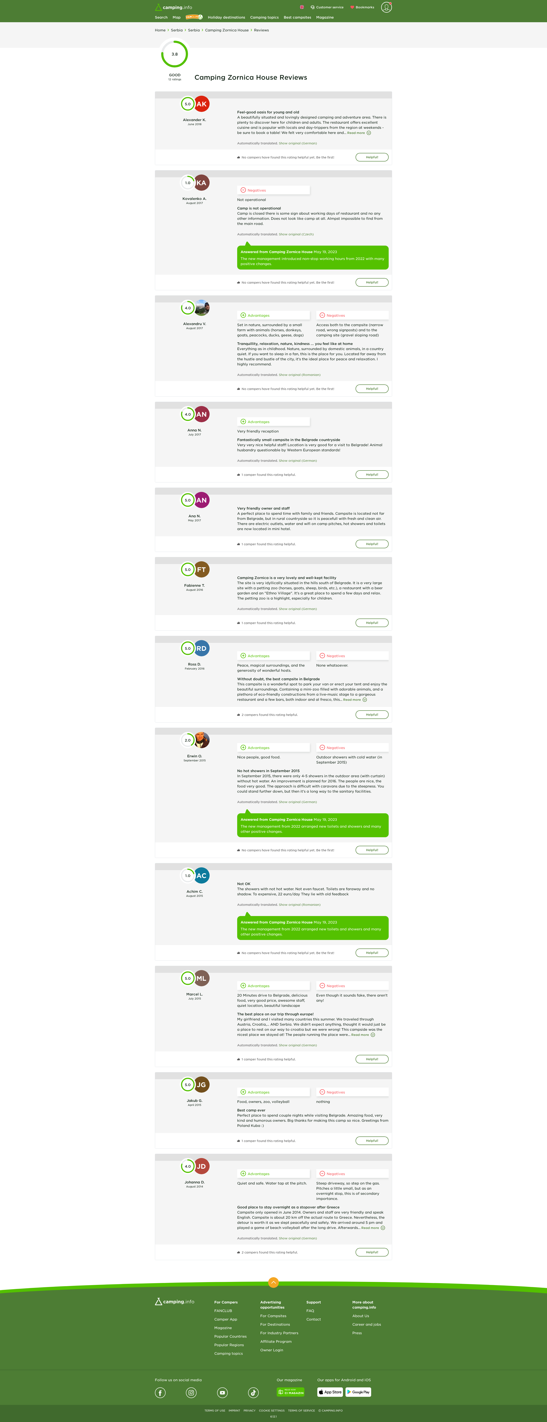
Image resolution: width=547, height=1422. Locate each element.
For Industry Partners (279, 1333)
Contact (313, 1319)
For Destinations (275, 1324)
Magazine (325, 17)
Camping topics (264, 17)
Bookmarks (365, 7)
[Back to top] (273, 1282)
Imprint (234, 1410)
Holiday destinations (226, 17)
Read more (356, 133)
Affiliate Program (276, 1341)
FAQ (310, 1310)
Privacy (250, 1410)
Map (177, 17)
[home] (174, 1301)
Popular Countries (230, 1336)
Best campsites (297, 17)
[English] (302, 7)
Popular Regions (229, 1345)
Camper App (225, 1319)
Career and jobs (366, 1324)
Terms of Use (214, 1410)
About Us (360, 1316)
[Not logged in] (386, 7)
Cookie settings (272, 1410)
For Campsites (273, 1316)
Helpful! (372, 157)
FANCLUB (223, 1310)
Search (161, 17)
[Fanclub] (194, 17)
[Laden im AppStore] (330, 1392)
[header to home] (173, 7)
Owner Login (271, 1350)
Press (357, 1333)
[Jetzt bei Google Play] (358, 1392)
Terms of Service (301, 1410)
